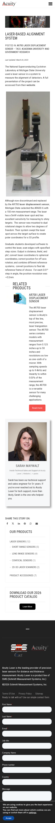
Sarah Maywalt (27, 466)
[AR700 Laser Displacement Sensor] (16, 297)
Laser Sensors (18, 541)
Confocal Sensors (22, 560)
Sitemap (39, 693)
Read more (37, 408)
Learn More (27, 606)
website (30, 85)
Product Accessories (21, 575)
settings (32, 812)
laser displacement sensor (34, 204)
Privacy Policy (25, 693)
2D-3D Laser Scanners (24, 567)
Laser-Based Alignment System (25, 36)
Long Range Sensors (23, 553)
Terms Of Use (8, 693)
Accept (8, 818)
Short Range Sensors (24, 546)
